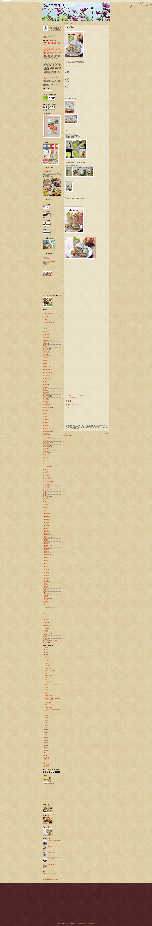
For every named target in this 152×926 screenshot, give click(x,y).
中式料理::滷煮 (45, 540)
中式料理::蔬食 (45, 543)
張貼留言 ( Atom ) (69, 435)
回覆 (68, 407)
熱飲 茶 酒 (51, 874)
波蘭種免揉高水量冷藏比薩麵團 (50, 670)
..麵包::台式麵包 (46, 410)
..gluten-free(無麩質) (46, 437)
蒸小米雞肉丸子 (47, 671)
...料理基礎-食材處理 (46, 334)
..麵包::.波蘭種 (45, 398)
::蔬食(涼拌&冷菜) (46, 311)
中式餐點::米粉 (45, 560)
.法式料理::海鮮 (45, 461)
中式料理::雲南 (45, 539)
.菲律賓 (44, 490)
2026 (45, 647)
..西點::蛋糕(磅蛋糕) (46, 377)
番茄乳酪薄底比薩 (48, 668)
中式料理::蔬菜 (45, 546)
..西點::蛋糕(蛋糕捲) (46, 372)
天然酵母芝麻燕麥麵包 (48, 695)
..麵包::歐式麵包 (46, 427)
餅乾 (52, 879)
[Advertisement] (86, 288)
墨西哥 (74, 397)
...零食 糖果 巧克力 (46, 340)
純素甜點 (54, 877)
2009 (45, 747)
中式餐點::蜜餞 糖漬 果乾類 (47, 577)
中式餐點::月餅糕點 (46, 554)
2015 (45, 737)
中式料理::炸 (45, 525)
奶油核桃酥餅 (47, 689)
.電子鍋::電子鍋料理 (46, 496)
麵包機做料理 (45, 637)
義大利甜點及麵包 (46, 625)
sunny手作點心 (45, 763)
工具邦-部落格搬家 (46, 758)
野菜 (44, 616)
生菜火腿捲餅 (47, 711)
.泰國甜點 (44, 469)
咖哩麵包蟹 (47, 693)
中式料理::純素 (45, 530)
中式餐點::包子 (45, 558)
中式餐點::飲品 (45, 571)
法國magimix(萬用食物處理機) (48, 607)
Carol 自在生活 (54, 5)
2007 (45, 750)
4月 (45, 722)
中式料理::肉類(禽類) (46, 516)
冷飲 (44, 605)
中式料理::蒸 (45, 542)
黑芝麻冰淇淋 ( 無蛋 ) (51, 852)
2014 (45, 739)
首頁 (86, 433)
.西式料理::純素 (45, 451)
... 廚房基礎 (45, 319)
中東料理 (44, 590)
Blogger (93, 923)
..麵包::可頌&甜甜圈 (46, 408)
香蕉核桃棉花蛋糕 (48, 702)
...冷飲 (44, 328)
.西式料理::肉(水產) (46, 440)
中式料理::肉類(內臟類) (47, 511)
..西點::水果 (45, 357)
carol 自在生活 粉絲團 (56, 67)
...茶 (43, 336)
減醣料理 (44, 621)
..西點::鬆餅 (45, 381)
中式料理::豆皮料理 (46, 519)
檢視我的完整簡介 (46, 37)
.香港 (44, 463)
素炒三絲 (46, 696)
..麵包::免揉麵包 (46, 414)
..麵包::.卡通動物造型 (46, 396)
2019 (45, 730)
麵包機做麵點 (45, 639)
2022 (45, 654)
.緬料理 (44, 499)
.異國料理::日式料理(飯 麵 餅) (48, 481)
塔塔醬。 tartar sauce (51, 864)
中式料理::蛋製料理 (46, 534)
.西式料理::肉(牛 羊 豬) (47, 442)
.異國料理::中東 (45, 477)
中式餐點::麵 (45, 586)
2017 (45, 734)
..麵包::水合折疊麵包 (46, 405)
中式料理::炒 (45, 524)
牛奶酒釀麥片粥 (47, 686)
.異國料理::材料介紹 (46, 486)
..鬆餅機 (44, 390)
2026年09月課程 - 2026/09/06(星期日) (49, 261)
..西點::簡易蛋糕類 (46, 380)
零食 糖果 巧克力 (57, 874)
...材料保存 (45, 330)
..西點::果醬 (45, 363)
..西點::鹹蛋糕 (45, 384)
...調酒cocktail (45, 345)
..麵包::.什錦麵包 (46, 395)
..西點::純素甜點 (46, 366)
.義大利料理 (45, 493)
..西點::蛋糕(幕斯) (46, 375)
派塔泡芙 (45, 877)
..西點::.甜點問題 (46, 352)
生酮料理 (44, 602)
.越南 (44, 492)
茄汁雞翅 (46, 663)
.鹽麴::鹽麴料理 (45, 507)
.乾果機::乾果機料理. (46, 475)
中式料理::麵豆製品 (46, 552)
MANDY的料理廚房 (46, 765)
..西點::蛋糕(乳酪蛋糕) (47, 369)
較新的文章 (66, 433)
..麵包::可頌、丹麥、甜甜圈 (47, 407)
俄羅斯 (44, 608)
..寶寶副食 (45, 393)
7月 (45, 717)
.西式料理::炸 (45, 449)
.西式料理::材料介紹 (46, 445)
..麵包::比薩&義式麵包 (47, 404)
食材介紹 (57, 873)
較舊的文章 (106, 433)
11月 (46, 659)
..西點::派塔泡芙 (46, 364)
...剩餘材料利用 (45, 337)
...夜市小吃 (45, 333)
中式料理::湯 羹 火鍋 (46, 537)
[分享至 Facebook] (80, 395)
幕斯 (57, 878)
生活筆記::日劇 (45, 595)
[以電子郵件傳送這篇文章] (76, 395)
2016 (45, 735)
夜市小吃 (47, 874)
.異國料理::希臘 (45, 484)
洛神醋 (46, 673)
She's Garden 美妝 (46, 757)
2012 (45, 742)
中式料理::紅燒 (45, 527)
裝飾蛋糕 (49, 879)
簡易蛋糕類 (50, 877)
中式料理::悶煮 (45, 536)
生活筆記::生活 (45, 596)
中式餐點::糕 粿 (45, 581)
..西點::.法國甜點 (46, 349)
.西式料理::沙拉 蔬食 (46, 446)
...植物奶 (44, 339)
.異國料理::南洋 (45, 487)
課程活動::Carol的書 (46, 633)
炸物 (44, 610)
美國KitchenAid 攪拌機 (47, 611)
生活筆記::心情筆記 (46, 593)
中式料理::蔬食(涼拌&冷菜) (47, 545)
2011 (45, 744)
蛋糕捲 (46, 879)
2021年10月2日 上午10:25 (75, 404)
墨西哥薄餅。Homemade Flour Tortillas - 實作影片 (88, 120)
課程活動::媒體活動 (46, 627)
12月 (46, 657)
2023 (45, 652)
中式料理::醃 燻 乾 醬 (46, 548)
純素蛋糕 (58, 877)
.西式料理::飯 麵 (46, 455)
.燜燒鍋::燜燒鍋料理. (46, 502)
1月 (45, 727)
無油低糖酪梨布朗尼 (48, 707)
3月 (45, 723)
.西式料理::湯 (45, 454)
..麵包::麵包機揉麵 (46, 434)
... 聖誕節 (44, 316)
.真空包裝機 (45, 472)
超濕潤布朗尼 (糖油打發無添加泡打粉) (54, 840)
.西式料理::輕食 (70, 397)
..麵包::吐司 (45, 413)
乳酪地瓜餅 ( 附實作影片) (49, 675)
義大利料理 (45, 624)
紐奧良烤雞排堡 (47, 681)
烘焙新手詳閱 (52, 873)
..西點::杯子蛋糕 (46, 361)
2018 (45, 732)
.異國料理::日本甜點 (46, 480)
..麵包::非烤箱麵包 (46, 419)
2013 (45, 740)
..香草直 (44, 389)
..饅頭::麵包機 (45, 392)
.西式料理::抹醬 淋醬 (46, 448)
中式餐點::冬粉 (45, 557)
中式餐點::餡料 (45, 583)
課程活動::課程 (45, 630)
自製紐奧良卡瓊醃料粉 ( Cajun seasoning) (52, 684)
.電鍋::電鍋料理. (46, 498)
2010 (45, 745)
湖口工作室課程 (45, 622)
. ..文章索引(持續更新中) (47, 313)
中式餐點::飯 (45, 569)
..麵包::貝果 (45, 416)
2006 (45, 752)
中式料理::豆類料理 (46, 522)
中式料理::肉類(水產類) (47, 513)
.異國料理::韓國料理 (46, 489)
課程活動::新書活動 (46, 628)
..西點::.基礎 (45, 351)
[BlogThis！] (77, 395)
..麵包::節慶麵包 (46, 425)
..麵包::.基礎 (45, 399)
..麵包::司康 (45, 411)
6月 (45, 718)
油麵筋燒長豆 (47, 679)
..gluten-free (45, 436)
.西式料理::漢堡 (45, 457)
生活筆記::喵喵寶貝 (46, 599)
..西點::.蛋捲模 (45, 354)
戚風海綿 (54, 878)
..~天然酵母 (45, 346)
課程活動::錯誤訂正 (46, 631)
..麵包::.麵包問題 (46, 402)
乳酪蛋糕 (50, 878)
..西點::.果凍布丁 (46, 348)
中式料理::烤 (45, 528)
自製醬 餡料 (46, 878)
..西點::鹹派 (45, 383)
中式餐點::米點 (45, 563)
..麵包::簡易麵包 (46, 430)
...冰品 (44, 325)
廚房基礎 (48, 873)
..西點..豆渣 (45, 387)
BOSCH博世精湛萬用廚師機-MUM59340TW (50, 640)
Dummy (69, 404)
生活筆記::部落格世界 (46, 598)
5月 (45, 720)
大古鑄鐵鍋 (45, 508)
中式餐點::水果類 (46, 555)
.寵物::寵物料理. (46, 504)
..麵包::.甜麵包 (45, 401)
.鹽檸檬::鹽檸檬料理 (46, 505)
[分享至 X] (78, 395)
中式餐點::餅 (45, 580)
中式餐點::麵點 (45, 587)
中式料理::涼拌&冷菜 (46, 531)
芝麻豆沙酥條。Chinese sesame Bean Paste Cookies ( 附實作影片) (52, 699)
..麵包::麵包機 (45, 433)
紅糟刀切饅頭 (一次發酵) (49, 704)
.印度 (44, 439)
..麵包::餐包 (45, 428)
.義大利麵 (44, 495)
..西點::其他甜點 (46, 360)
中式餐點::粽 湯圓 (46, 575)
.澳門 (44, 501)
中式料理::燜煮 (45, 549)
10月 (46, 660)
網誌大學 (44, 759)
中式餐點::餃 (45, 578)
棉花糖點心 (45, 619)
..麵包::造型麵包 (46, 422)
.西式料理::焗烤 (45, 452)
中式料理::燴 (45, 551)
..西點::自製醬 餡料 (46, 358)
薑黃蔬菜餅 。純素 (48, 687)
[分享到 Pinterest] (81, 395)
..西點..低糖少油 (46, 386)
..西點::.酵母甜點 (46, 355)
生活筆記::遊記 (45, 601)
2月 (45, 725)
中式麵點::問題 (45, 589)
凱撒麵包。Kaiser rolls (48, 682)
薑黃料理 (44, 636)
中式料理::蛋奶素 (46, 533)
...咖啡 (44, 331)
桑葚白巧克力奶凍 (51, 858)
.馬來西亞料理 (45, 474)
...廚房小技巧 (45, 342)
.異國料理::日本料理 (46, 478)
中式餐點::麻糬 (45, 566)
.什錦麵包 (59, 879)
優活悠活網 (45, 766)
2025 (45, 649)
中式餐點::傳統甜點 (46, 572)
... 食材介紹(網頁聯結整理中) (48, 322)
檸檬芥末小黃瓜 (50, 846)
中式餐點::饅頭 (45, 584)
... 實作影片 (45, 317)
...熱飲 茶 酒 (45, 343)
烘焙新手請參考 (45, 78)
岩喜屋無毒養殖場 (46, 764)
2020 (45, 729)
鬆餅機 (56, 879)
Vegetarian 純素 (45, 642)
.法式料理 (44, 460)
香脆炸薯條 (47, 701)
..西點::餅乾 (45, 378)
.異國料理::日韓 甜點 (46, 483)
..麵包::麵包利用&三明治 (47, 431)
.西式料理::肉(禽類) (46, 443)
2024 (45, 651)
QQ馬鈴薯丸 (47, 665)
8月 (45, 715)
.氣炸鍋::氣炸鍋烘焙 (46, 466)
